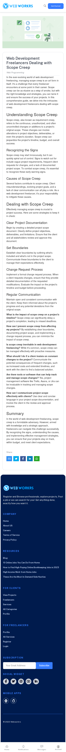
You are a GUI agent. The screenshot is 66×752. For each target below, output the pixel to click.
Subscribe (44, 665)
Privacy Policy (9, 540)
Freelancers (8, 600)
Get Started (55, 6)
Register (7, 641)
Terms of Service (11, 535)
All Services (9, 637)
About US (7, 525)
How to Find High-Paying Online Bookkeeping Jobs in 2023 (31, 567)
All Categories (10, 609)
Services (7, 604)
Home (6, 521)
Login (5, 646)
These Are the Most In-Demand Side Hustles (24, 577)
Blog (5, 558)
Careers (7, 530)
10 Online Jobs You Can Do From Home (21, 562)
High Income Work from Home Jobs (20, 572)
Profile (6, 614)
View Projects (9, 595)
